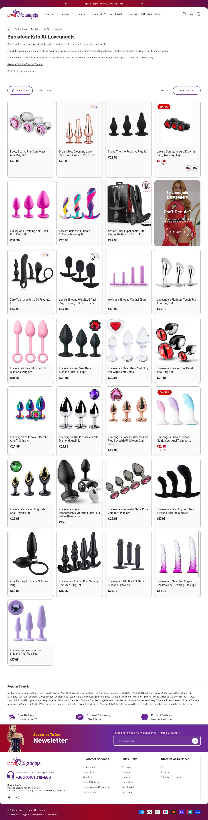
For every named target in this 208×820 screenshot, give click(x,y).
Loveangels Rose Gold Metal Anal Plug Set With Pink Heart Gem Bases (128, 440)
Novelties (147, 692)
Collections (21, 29)
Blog (162, 766)
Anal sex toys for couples (19, 692)
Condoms (61, 704)
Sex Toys (22, 696)
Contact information (52, 815)
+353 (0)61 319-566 (33, 777)
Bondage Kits (61, 696)
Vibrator (55, 692)
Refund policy (12, 815)
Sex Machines (101, 692)
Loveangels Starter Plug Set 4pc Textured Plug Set (79, 583)
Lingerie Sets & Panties (111, 700)
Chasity (91, 696)
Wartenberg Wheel (142, 696)
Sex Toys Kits (86, 692)
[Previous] (66, 3)
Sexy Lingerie (49, 700)
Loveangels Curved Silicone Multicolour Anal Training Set (174, 438)
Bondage (33, 696)
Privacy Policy (90, 791)
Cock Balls (38, 692)
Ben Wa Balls (134, 692)
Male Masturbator (70, 692)
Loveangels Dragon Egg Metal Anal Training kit (28, 511)
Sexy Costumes (158, 700)
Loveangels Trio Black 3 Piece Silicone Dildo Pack (126, 583)
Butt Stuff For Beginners (20, 70)
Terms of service (38, 815)
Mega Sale (127, 791)
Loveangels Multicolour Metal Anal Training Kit (28, 438)
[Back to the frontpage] (8, 29)
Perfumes (147, 704)
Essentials (127, 781)
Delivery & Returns (170, 776)
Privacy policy (24, 815)
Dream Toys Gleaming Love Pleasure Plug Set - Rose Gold (77, 153)
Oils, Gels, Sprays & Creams (127, 704)
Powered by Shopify (36, 810)
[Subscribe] (195, 741)
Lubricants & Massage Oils (99, 704)
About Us (88, 776)
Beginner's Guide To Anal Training (25, 64)
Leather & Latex (77, 696)
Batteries (50, 704)
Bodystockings (33, 700)
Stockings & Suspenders (137, 700)
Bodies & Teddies (89, 700)
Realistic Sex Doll (118, 692)
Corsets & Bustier (30, 704)
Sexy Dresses (173, 700)
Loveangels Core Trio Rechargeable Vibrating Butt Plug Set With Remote (79, 513)
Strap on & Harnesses (164, 692)
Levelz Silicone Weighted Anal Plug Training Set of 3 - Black (77, 301)
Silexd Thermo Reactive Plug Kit (127, 151)
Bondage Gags (46, 696)
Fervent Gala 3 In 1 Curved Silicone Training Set (74, 232)
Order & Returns (91, 781)
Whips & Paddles (161, 696)
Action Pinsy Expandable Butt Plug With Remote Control (126, 232)
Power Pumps (103, 696)
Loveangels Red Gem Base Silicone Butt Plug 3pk (75, 370)
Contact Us (89, 771)
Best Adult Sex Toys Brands (181, 704)
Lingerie (126, 776)
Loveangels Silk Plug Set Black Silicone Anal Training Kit (175, 511)
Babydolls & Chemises (68, 700)
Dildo (47, 692)
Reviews (165, 771)
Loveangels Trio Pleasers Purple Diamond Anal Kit (78, 438)
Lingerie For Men (190, 700)
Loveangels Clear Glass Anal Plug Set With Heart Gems (128, 370)
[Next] (142, 3)
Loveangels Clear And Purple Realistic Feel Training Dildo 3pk (176, 583)
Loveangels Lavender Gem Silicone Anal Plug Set (26, 651)
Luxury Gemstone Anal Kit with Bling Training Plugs (176, 153)
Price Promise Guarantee (96, 786)
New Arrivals (160, 704)
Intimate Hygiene (76, 704)
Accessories (13, 704)
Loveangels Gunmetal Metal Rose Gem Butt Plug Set (128, 511)
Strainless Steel (178, 696)
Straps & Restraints (121, 696)
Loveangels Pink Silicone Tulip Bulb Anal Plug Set (28, 370)
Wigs (42, 704)
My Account (89, 766)
